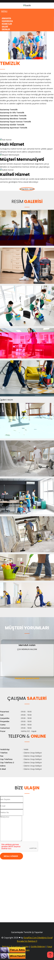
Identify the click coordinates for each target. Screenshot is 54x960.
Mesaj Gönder (11, 856)
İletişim (5, 946)
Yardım (25, 946)
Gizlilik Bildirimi (38, 946)
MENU (4, 11)
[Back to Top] (50, 955)
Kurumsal (15, 946)
